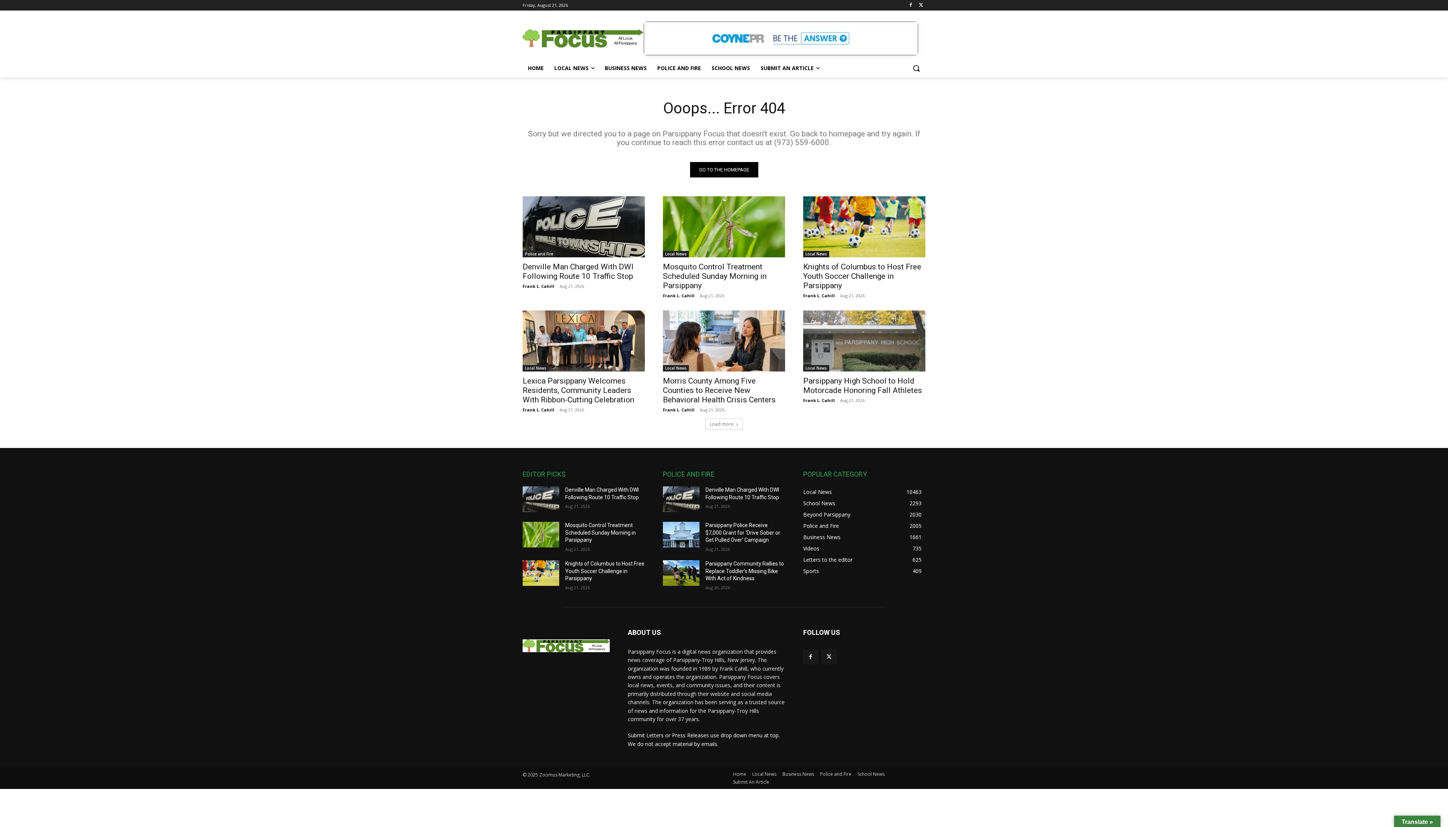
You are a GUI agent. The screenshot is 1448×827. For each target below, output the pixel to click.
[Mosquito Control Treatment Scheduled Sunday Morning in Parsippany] (724, 226)
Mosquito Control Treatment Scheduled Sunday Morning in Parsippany (715, 276)
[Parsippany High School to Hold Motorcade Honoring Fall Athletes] (864, 340)
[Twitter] (921, 5)
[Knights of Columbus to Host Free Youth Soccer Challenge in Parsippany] (864, 226)
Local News (676, 254)
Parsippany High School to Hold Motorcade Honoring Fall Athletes (862, 385)
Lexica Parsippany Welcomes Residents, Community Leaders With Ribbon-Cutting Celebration (578, 390)
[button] (916, 68)
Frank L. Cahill (538, 286)
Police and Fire (539, 254)
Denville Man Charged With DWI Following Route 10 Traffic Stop (578, 271)
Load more (721, 424)
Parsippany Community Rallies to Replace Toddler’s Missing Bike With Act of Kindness (745, 571)
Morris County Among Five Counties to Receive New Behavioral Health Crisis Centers (719, 390)
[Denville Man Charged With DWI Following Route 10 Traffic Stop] (584, 226)
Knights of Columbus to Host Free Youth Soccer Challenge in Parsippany (862, 276)
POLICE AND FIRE (689, 474)
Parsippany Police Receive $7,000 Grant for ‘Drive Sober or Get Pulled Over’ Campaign (743, 532)
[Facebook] (910, 5)
